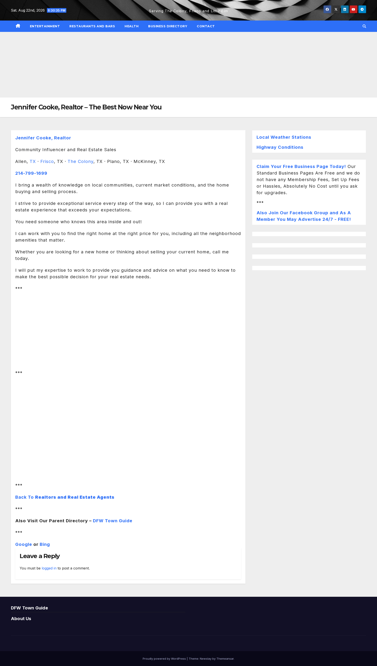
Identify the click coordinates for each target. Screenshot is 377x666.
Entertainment (45, 26)
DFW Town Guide (112, 520)
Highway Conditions (280, 147)
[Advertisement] (188, 64)
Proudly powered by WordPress (165, 658)
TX (33, 161)
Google (23, 544)
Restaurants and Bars (92, 26)
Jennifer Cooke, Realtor (43, 137)
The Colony (80, 161)
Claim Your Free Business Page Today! (301, 166)
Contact (206, 26)
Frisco (47, 161)
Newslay (205, 658)
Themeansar (225, 658)
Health (132, 26)
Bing (45, 544)
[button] (364, 26)
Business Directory (167, 26)
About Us (21, 618)
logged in (49, 568)
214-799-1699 (31, 173)
